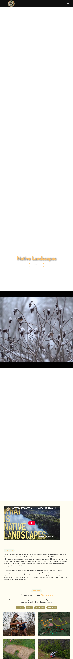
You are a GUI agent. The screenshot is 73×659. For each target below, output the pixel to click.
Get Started (36, 265)
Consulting (20, 607)
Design (29, 607)
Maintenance (52, 607)
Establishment (40, 607)
